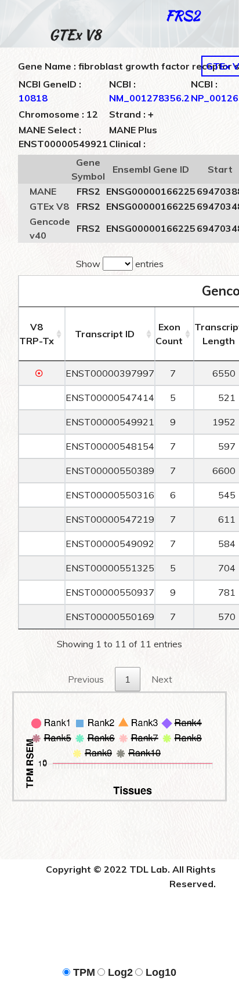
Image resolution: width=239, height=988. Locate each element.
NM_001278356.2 (149, 98)
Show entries (120, 263)
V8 (36, 334)
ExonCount (169, 334)
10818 (33, 98)
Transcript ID (105, 334)
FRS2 (182, 15)
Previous (86, 679)
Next (161, 679)
